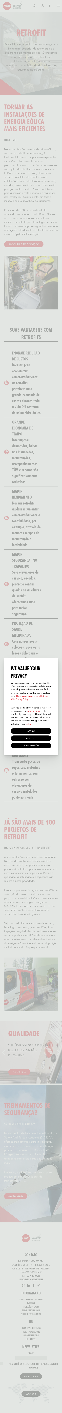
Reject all (31, 738)
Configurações (31, 745)
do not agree (34, 710)
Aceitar (31, 731)
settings (29, 723)
